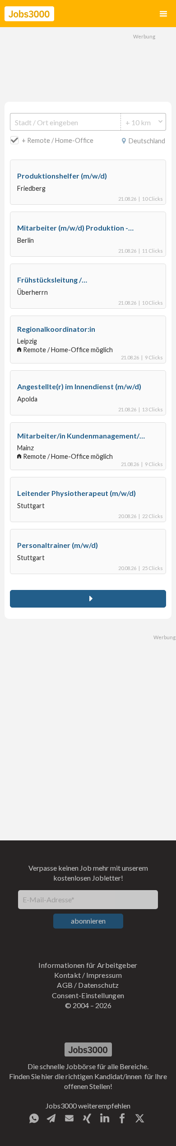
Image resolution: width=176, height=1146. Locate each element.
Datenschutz (98, 985)
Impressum (104, 975)
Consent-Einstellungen (88, 995)
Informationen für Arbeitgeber (87, 965)
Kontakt (67, 975)
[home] (29, 13)
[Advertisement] (88, 63)
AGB (65, 985)
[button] (163, 14)
